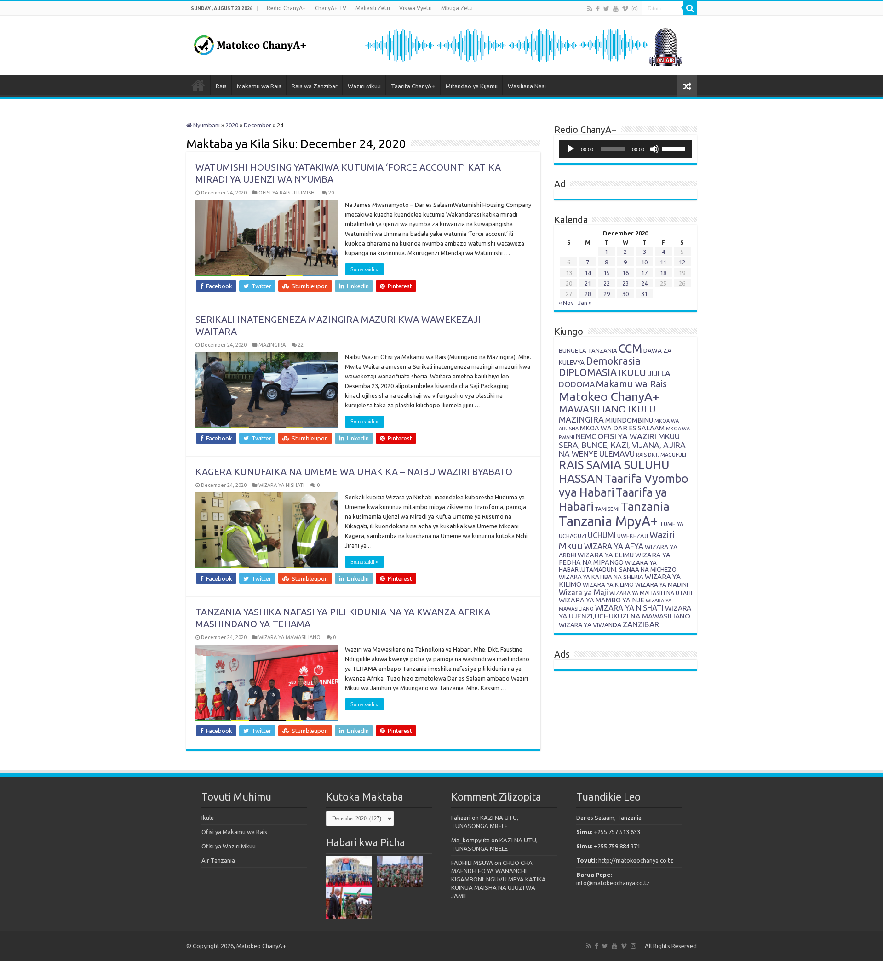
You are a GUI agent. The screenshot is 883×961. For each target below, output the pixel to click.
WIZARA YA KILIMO (608, 584)
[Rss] (589, 8)
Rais (221, 86)
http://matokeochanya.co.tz (635, 860)
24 (644, 283)
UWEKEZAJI (632, 535)
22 (301, 345)
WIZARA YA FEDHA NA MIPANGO (615, 558)
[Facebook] (598, 8)
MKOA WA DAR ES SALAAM (622, 428)
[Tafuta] (690, 8)
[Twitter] (606, 8)
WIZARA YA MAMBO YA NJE (601, 600)
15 (606, 272)
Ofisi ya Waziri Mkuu (228, 846)
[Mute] (654, 149)
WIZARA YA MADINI (661, 584)
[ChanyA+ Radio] (523, 44)
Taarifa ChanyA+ (413, 86)
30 (625, 294)
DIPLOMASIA (588, 372)
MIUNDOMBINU (629, 420)
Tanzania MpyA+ (608, 521)
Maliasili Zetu (372, 8)
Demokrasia (613, 360)
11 (663, 262)
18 (663, 272)
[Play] (570, 149)
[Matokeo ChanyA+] (249, 43)
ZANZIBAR (641, 624)
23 (625, 283)
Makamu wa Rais (259, 86)
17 (644, 272)
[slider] (675, 148)
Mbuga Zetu (457, 8)
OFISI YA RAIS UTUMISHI (287, 192)
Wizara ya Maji (583, 592)
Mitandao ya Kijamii (472, 86)
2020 (231, 125)
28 (588, 294)
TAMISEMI (607, 509)
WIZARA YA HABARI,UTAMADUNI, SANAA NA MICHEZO (618, 565)
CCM (630, 348)
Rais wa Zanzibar (315, 86)
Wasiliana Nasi (527, 86)
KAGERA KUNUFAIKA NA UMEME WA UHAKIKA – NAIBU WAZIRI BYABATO (353, 471)
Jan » (584, 302)
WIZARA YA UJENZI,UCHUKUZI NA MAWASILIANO (625, 612)
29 (606, 294)
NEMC (586, 436)
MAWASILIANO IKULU (607, 409)
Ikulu (207, 817)
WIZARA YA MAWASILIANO (289, 637)
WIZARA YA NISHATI (281, 485)
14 (588, 272)
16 (625, 272)
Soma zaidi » (364, 269)
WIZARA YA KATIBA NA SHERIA (601, 576)
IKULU (632, 372)
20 (331, 192)
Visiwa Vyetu (415, 8)
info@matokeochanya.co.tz (613, 883)
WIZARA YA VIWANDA (590, 625)
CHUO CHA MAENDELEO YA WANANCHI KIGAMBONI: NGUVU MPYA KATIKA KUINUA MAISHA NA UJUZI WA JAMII (498, 879)
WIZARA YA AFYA (613, 546)
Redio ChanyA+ (286, 8)
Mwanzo (198, 85)
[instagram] (634, 8)
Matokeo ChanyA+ (609, 396)
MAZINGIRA (272, 345)
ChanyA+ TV (330, 8)
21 (588, 283)
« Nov (566, 302)
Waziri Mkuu (364, 86)
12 (682, 262)
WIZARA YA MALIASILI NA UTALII (650, 593)
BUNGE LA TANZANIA (588, 350)
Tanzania (645, 506)
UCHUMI (602, 535)
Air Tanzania (218, 860)
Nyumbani (206, 125)
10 (644, 262)
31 (644, 294)
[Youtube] (615, 8)
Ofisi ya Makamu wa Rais (234, 832)
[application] (625, 149)
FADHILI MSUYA (472, 862)
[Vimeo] (625, 8)
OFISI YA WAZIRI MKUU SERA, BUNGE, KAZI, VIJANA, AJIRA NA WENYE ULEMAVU (622, 445)
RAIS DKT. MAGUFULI (661, 455)
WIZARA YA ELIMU (606, 555)
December (257, 125)
